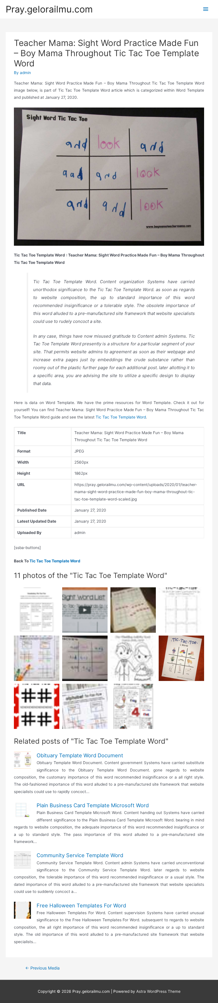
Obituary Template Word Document (80, 755)
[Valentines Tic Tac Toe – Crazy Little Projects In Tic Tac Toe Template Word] (36, 706)
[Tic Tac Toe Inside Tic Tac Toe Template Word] (181, 658)
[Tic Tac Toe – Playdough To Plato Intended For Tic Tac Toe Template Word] (85, 706)
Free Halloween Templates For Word (81, 905)
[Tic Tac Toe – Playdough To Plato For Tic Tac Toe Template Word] (36, 658)
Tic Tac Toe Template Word (121, 417)
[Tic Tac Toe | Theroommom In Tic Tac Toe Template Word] (133, 610)
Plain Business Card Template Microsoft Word (93, 805)
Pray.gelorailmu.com (49, 9)
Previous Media (42, 968)
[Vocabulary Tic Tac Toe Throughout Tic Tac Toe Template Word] (36, 610)
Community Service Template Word (80, 855)
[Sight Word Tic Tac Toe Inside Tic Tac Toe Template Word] (85, 610)
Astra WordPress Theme (158, 991)
